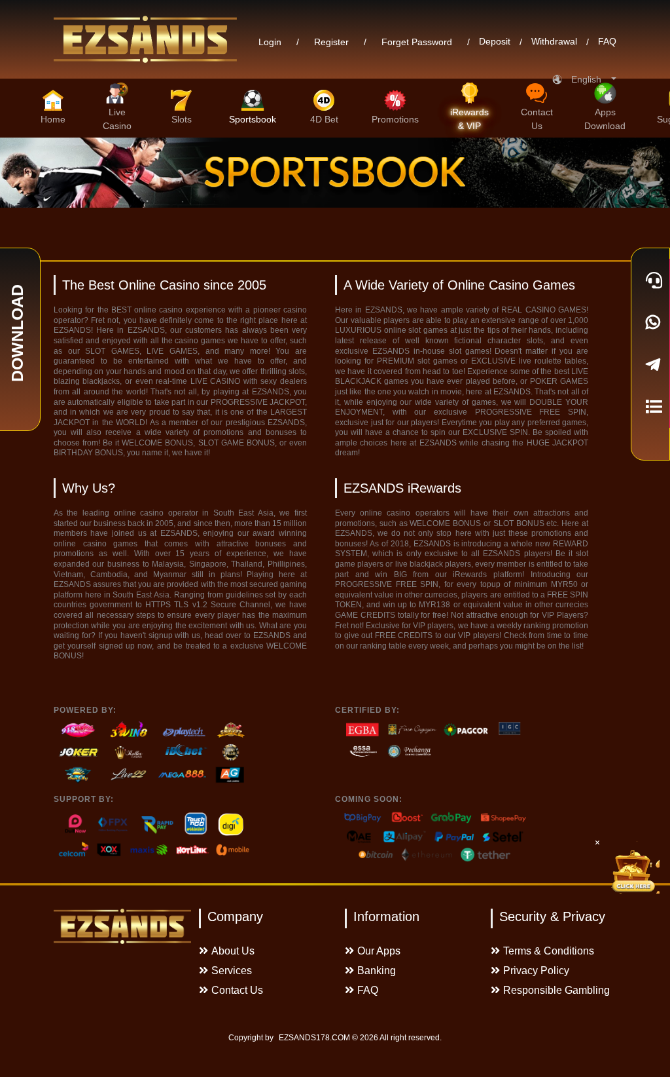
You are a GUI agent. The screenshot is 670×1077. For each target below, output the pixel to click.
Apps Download (605, 119)
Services (231, 970)
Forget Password (416, 42)
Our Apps (378, 950)
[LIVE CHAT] (650, 280)
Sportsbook (252, 119)
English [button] (590, 79)
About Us (233, 950)
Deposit (494, 42)
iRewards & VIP (469, 119)
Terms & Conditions (548, 950)
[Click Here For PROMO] (633, 867)
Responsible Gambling (556, 990)
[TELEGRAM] (650, 364)
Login (269, 42)
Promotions (395, 119)
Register (331, 42)
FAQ (607, 42)
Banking (376, 970)
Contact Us (537, 119)
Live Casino (117, 119)
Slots (181, 119)
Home (53, 119)
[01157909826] (650, 322)
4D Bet (324, 119)
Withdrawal (554, 42)
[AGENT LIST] (650, 406)
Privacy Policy (536, 970)
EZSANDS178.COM (314, 1037)
